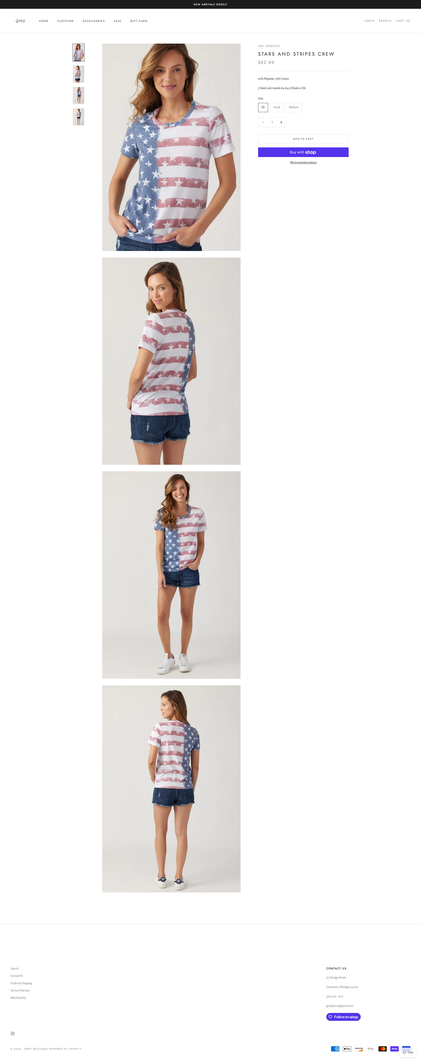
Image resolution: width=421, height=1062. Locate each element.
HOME (44, 21)
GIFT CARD (138, 21)
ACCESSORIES (94, 21)
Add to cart (303, 139)
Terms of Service (20, 990)
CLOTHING (65, 21)
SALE (118, 21)
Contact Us (17, 975)
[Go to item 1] (78, 53)
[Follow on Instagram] (13, 1033)
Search (14, 968)
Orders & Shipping (21, 983)
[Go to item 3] (78, 95)
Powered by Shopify (65, 1049)
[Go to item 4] (78, 117)
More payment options (303, 162)
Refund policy (18, 997)
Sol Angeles (269, 46)
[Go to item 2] (78, 74)
